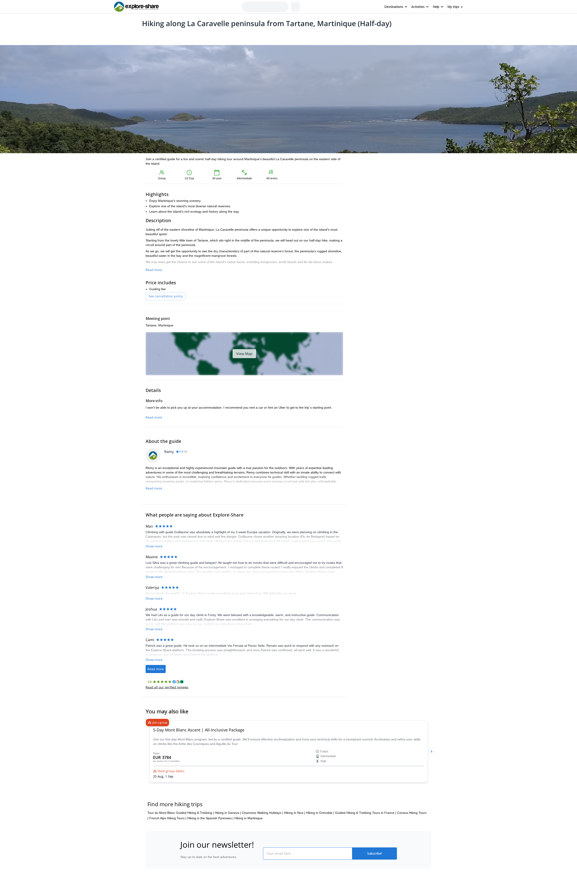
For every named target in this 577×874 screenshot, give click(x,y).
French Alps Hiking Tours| (167, 845)
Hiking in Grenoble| (320, 840)
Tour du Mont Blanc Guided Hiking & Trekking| (180, 840)
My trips (453, 7)
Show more (154, 546)
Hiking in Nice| (294, 840)
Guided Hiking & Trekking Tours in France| (365, 840)
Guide (218, 35)
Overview (150, 35)
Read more (154, 270)
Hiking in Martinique (248, 845)
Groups (187, 35)
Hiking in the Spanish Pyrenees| (210, 845)
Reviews (233, 35)
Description (170, 35)
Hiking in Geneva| (228, 840)
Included (203, 35)
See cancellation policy (166, 296)
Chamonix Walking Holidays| (262, 840)
